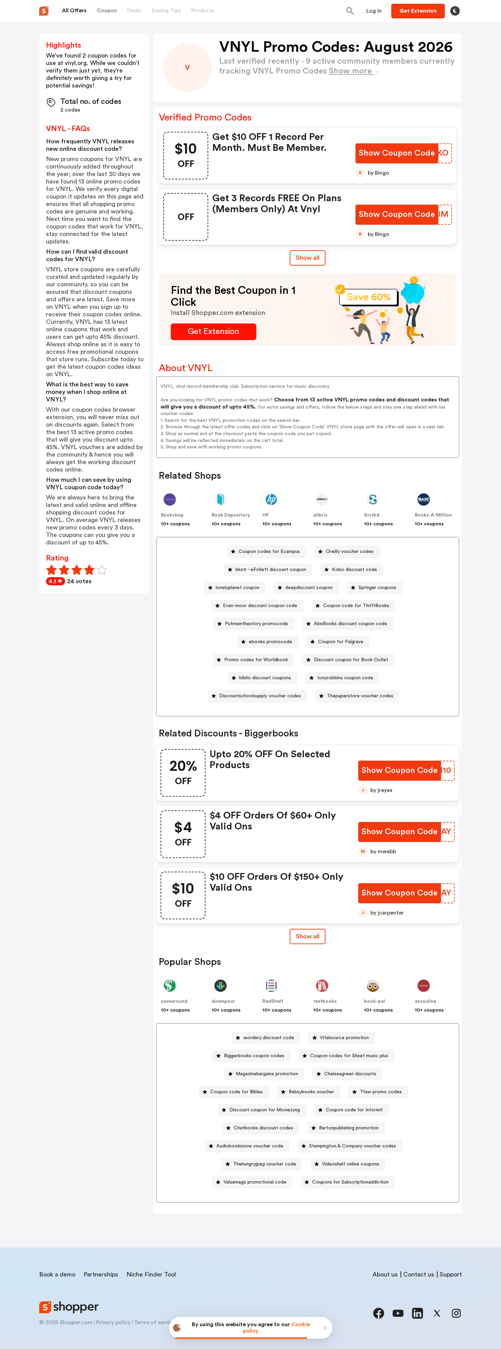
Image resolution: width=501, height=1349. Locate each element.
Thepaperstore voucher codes (360, 696)
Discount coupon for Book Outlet (351, 659)
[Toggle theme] (455, 11)
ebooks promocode (270, 641)
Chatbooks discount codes (263, 1128)
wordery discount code (268, 1037)
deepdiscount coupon (309, 587)
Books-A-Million (433, 515)
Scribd (371, 515)
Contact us (418, 1274)
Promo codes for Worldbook (256, 659)
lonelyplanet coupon (237, 587)
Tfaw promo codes (381, 1092)
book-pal (374, 1001)
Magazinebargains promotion (267, 1074)
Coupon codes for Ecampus (269, 551)
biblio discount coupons (265, 678)
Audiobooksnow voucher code (249, 1146)
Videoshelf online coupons (350, 1164)
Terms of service (155, 1322)
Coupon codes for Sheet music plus (349, 1055)
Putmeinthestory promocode (256, 623)
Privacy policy (113, 1322)
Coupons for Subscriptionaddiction (350, 1182)
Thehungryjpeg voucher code (264, 1164)
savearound (174, 1001)
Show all (307, 258)
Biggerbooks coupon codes (254, 1055)
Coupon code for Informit (354, 1110)
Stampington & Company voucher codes (352, 1146)
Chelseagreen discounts (350, 1074)
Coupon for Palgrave (340, 641)
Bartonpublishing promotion (349, 1128)
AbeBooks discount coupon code (350, 623)
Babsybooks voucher (311, 1092)
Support (451, 1274)
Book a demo (57, 1274)
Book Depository (231, 515)
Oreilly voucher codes (350, 551)
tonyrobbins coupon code (345, 678)
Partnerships (101, 1274)
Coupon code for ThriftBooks (356, 605)
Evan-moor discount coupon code (260, 605)
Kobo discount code (354, 569)
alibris (320, 515)
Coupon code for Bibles (236, 1092)
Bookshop (172, 515)
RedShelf (272, 1001)
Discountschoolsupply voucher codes (260, 696)
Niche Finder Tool (151, 1274)
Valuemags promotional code (255, 1182)
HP (265, 515)
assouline (425, 1001)
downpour (223, 1001)
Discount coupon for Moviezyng (264, 1110)
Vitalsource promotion (344, 1037)
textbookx (325, 1001)
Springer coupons (377, 587)
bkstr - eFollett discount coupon (271, 569)
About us (385, 1274)
